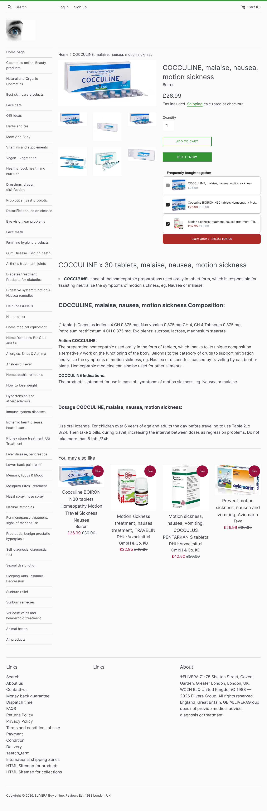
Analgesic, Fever (19, 364)
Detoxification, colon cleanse (29, 211)
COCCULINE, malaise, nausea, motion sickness (220, 183)
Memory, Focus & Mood (24, 475)
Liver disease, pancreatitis (26, 454)
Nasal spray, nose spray (25, 496)
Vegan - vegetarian (21, 158)
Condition (15, 740)
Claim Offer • (211, 239)
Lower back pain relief (24, 465)
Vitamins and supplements (27, 147)
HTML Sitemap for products (32, 765)
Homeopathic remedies (24, 375)
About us (14, 683)
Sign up (80, 7)
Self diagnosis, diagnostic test (26, 552)
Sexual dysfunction (21, 565)
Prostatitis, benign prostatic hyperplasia (28, 536)
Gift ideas (14, 115)
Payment (14, 734)
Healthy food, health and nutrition (25, 171)
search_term (18, 753)
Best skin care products (25, 94)
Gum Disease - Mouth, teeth (28, 253)
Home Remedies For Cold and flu (26, 340)
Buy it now (187, 157)
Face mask (14, 232)
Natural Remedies (20, 507)
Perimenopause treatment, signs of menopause (27, 520)
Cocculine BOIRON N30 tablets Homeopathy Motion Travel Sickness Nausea (223, 202)
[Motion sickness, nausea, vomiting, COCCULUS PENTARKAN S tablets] (186, 488)
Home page (15, 52)
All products (15, 639)
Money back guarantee (27, 696)
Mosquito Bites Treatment (26, 486)
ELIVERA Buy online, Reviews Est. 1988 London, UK (73, 795)
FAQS (11, 708)
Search (12, 676)
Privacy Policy (19, 721)
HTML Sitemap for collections (34, 772)
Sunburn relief (17, 592)
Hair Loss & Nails (19, 306)
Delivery (14, 746)
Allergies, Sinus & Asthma (26, 353)
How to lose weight (21, 385)
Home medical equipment (26, 327)
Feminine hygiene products (27, 242)
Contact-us (17, 689)
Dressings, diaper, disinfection (20, 187)
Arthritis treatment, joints (26, 263)
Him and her (15, 316)
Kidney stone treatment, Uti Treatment (28, 441)
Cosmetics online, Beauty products (26, 65)
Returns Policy (19, 715)
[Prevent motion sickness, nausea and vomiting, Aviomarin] (238, 480)
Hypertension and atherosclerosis (20, 398)
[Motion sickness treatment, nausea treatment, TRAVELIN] (133, 488)
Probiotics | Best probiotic (27, 200)
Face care (14, 105)
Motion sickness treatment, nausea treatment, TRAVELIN (223, 221)
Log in (63, 7)
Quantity (169, 117)
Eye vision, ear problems (25, 221)
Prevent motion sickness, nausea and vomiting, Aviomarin (238, 507)
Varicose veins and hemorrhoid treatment (23, 615)
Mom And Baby (18, 137)
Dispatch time (19, 702)
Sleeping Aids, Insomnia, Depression (25, 578)
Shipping (195, 104)
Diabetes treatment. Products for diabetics (24, 277)
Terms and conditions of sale (33, 727)
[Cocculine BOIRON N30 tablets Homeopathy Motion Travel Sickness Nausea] (81, 476)
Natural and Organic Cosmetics (22, 81)
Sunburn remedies (20, 602)
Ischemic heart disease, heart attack (24, 425)
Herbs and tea (17, 126)
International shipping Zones (33, 759)
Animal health (17, 629)
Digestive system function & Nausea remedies (28, 293)
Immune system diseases (25, 412)
